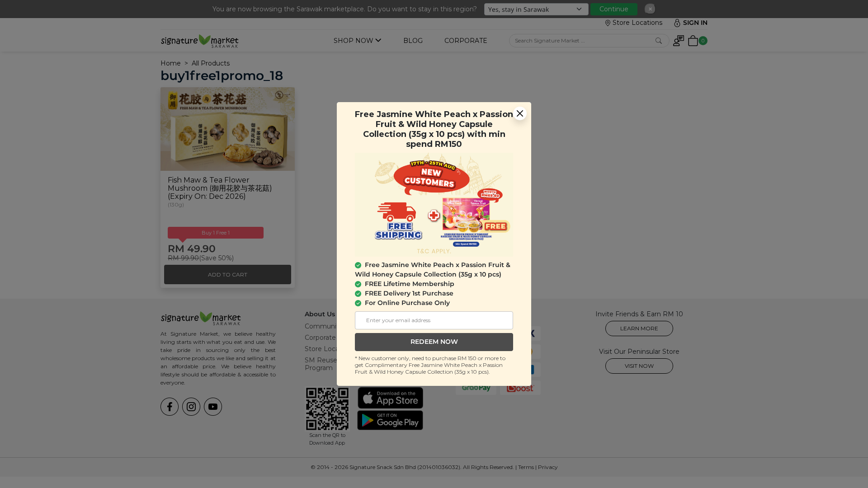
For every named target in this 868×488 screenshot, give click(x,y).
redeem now (434, 342)
